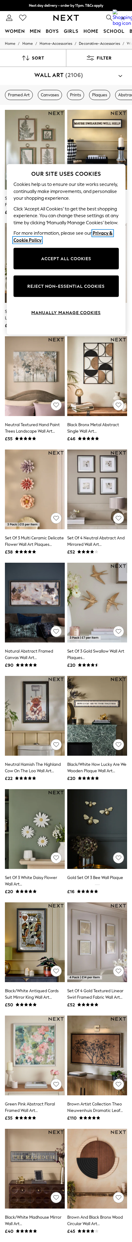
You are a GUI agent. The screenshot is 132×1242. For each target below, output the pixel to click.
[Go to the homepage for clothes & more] (66, 18)
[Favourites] (22, 18)
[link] (9, 18)
